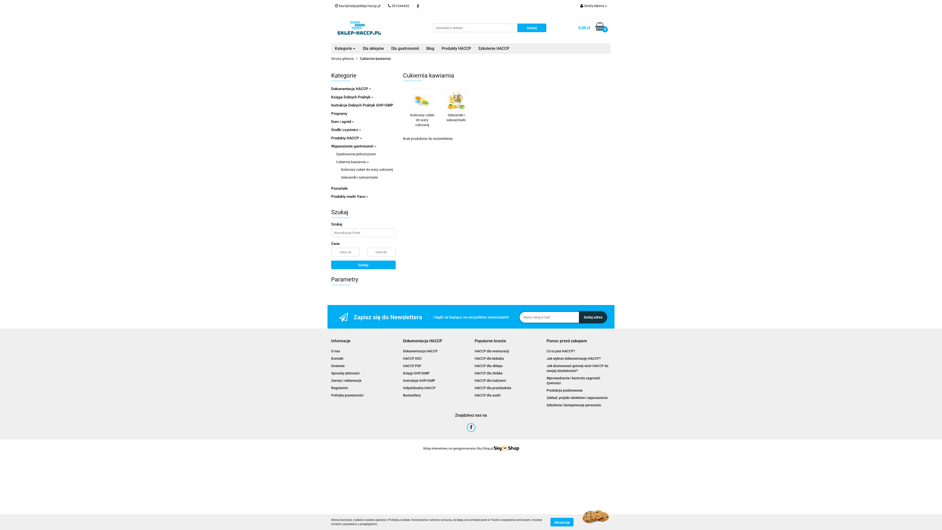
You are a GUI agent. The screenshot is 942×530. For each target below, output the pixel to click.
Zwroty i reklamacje (346, 381)
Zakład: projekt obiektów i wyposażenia (577, 398)
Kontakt (337, 358)
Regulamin (339, 388)
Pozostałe (339, 188)
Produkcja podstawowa (565, 390)
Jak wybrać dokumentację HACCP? (574, 358)
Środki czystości (345, 130)
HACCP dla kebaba (489, 358)
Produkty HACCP (456, 48)
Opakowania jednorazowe (356, 154)
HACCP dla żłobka (489, 373)
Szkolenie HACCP (493, 48)
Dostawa (338, 366)
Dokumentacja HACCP (350, 89)
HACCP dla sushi (488, 395)
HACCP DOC (412, 358)
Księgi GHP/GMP (416, 373)
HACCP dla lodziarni (490, 381)
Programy (339, 113)
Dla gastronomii (405, 48)
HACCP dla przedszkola (493, 388)
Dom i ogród (341, 121)
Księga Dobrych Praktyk (351, 97)
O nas (335, 351)
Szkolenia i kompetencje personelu (574, 405)
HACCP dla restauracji (492, 351)
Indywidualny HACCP (419, 388)
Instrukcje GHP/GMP (419, 381)
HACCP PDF (412, 366)
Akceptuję (562, 522)
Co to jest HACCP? (561, 351)
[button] (341, 341)
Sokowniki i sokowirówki (359, 177)
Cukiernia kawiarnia (351, 162)
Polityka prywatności (347, 395)
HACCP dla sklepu (489, 366)
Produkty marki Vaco (348, 196)
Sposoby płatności (345, 373)
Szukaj (363, 265)
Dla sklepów (373, 48)
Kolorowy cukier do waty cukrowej (367, 170)
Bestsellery (412, 395)
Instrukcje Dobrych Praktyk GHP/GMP (362, 105)
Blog (430, 48)
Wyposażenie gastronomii (352, 146)
